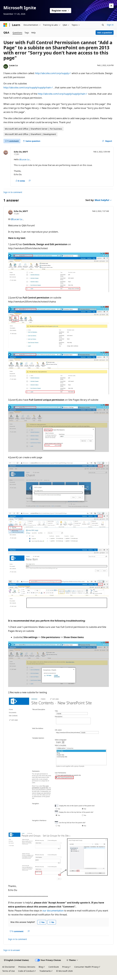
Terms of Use (8, 971)
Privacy (65, 966)
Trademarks (45, 971)
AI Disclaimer (8, 966)
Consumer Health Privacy (86, 966)
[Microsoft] (5, 25)
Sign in (110, 24)
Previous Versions (26, 966)
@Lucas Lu (24, 159)
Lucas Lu (13, 65)
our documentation (53, 910)
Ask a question (104, 32)
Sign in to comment (12, 192)
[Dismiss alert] (111, 5)
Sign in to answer (11, 950)
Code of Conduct (26, 971)
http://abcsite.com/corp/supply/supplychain (27, 87)
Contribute (54, 966)
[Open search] (103, 25)
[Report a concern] (29, 181)
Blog (41, 966)
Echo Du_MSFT (21, 151)
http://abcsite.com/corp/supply (52, 73)
